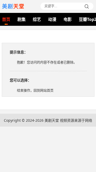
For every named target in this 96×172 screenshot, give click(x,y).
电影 (67, 19)
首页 (6, 19)
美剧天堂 (52, 120)
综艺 (37, 19)
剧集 (21, 19)
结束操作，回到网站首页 (35, 90)
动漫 (52, 19)
